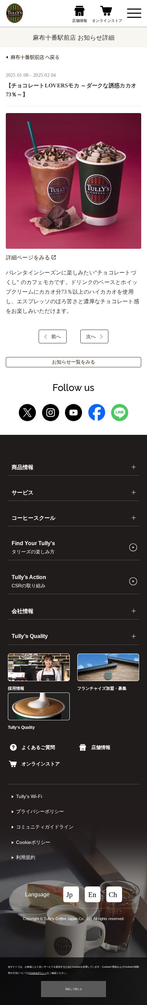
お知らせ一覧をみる (73, 362)
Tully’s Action (29, 581)
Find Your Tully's (33, 547)
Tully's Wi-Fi (29, 796)
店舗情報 (100, 747)
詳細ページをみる (29, 257)
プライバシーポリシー (40, 811)
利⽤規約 (25, 857)
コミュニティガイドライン (45, 827)
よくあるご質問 (38, 747)
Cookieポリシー (33, 842)
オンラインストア (41, 764)
